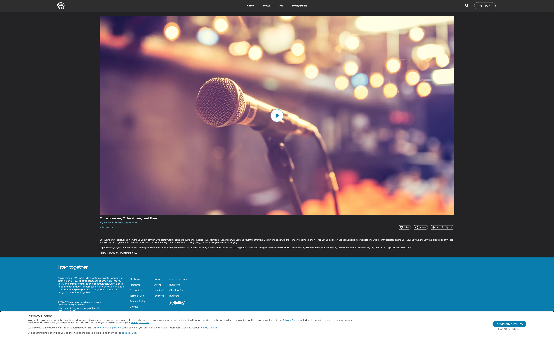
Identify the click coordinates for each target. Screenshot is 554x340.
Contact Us (136, 290)
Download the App (179, 279)
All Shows (135, 279)
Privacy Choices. (140, 323)
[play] (277, 115)
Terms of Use (137, 296)
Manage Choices (508, 329)
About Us (135, 285)
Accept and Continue (509, 324)
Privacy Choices (209, 328)
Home (157, 279)
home (250, 5)
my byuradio (299, 5)
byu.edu (174, 296)
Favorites (159, 296)
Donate (134, 307)
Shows (157, 285)
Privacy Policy (137, 301)
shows (266, 5)
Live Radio (159, 290)
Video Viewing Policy (109, 328)
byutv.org (174, 285)
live (281, 5)
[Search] (466, 5)
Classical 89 (176, 290)
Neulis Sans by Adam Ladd (73, 305)
